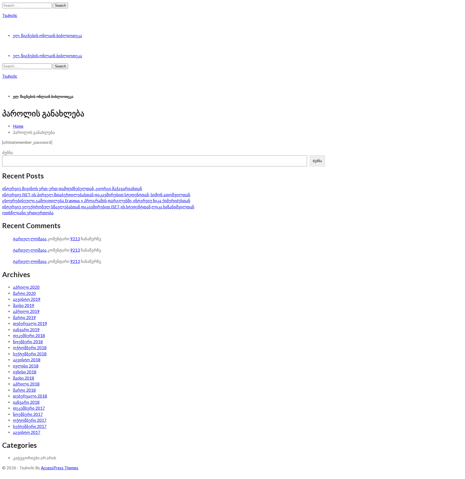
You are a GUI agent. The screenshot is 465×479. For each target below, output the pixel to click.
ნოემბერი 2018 (28, 341)
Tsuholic (9, 15)
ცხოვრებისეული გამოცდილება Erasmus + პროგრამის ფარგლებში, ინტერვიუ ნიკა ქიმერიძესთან (96, 200)
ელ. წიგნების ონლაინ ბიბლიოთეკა (47, 35)
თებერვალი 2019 (30, 323)
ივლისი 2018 (25, 365)
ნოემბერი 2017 (28, 414)
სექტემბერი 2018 (30, 353)
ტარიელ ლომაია (30, 238)
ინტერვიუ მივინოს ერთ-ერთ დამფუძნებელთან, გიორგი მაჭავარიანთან (72, 188)
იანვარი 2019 (26, 329)
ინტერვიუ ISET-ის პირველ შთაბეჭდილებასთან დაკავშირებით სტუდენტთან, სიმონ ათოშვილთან (96, 194)
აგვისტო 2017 (26, 432)
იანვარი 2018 (26, 402)
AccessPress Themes (59, 467)
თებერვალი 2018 (30, 396)
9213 (75, 238)
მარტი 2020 (24, 293)
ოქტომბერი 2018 (30, 347)
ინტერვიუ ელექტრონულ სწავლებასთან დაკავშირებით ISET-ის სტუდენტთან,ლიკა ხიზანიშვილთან (98, 206)
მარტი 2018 (24, 390)
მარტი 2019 (24, 317)
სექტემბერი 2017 (30, 426)
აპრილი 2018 (26, 383)
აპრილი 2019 (26, 311)
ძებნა (7, 152)
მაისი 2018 (23, 378)
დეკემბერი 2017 (29, 408)
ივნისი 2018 (24, 371)
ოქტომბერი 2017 (30, 420)
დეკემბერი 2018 (29, 335)
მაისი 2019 (23, 305)
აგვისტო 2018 (26, 359)
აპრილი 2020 (26, 287)
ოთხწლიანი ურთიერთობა (28, 212)
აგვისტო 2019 (26, 299)
